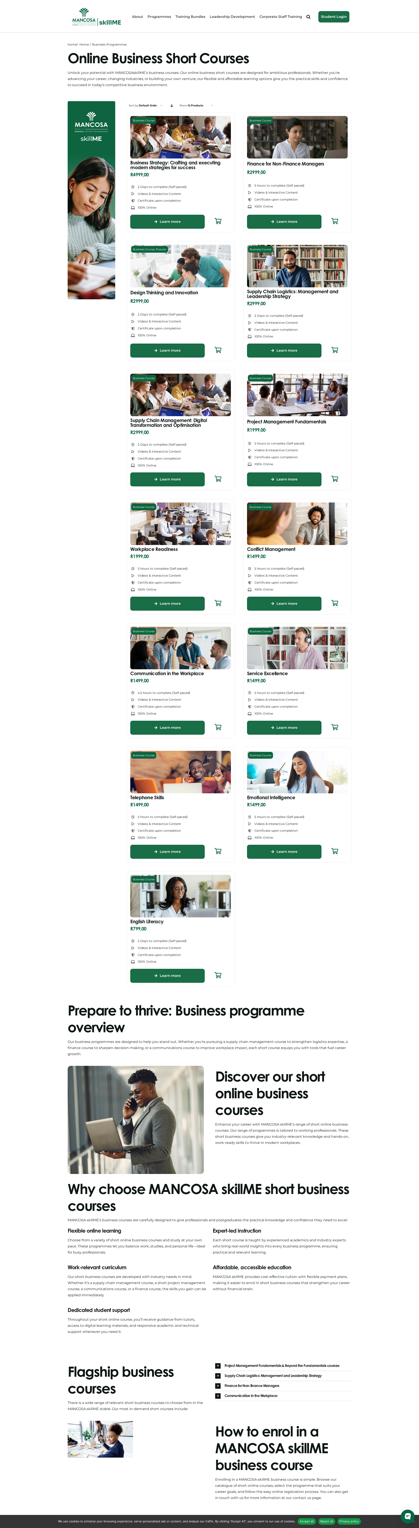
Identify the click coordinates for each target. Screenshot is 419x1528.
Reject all (326, 1521)
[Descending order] (171, 105)
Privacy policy (349, 1521)
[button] (308, 17)
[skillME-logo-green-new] (97, 8)
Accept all (307, 1521)
